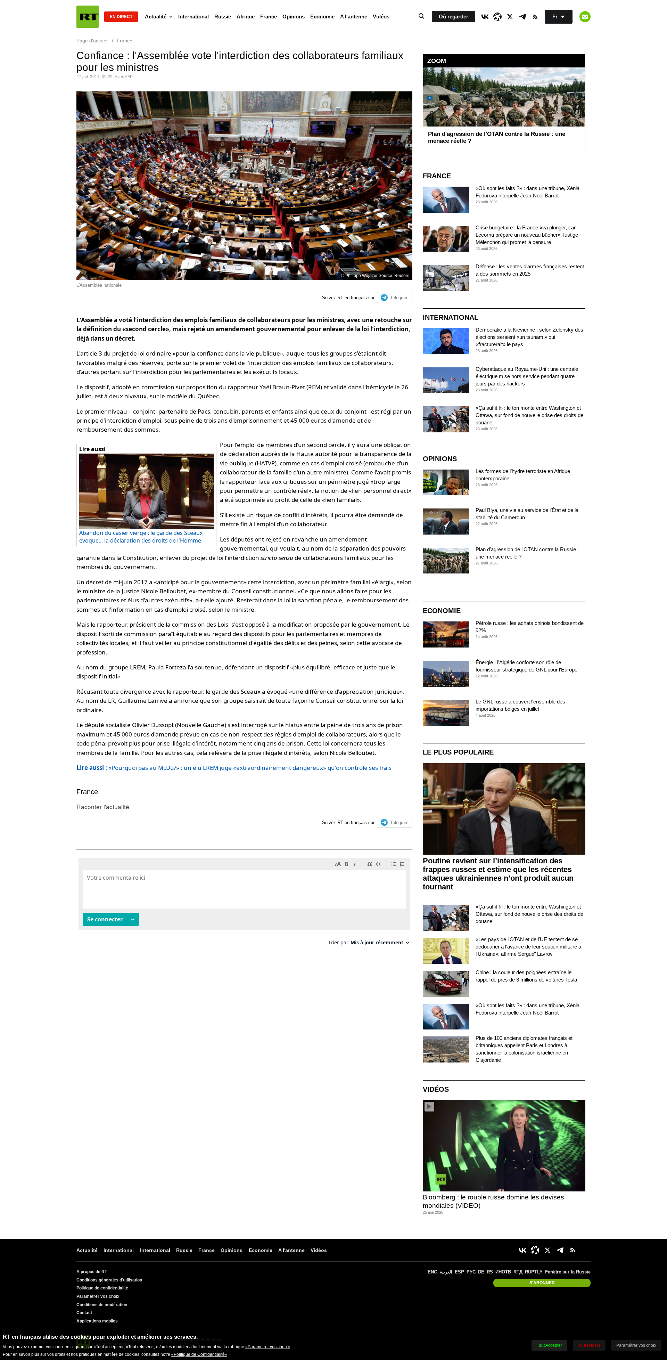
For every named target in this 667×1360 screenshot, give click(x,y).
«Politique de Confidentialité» (199, 1354)
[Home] (87, 17)
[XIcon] (510, 16)
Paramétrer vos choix (98, 1296)
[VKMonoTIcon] (485, 16)
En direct (121, 16)
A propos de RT (91, 1271)
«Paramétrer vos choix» (267, 1346)
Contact (84, 1312)
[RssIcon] (535, 16)
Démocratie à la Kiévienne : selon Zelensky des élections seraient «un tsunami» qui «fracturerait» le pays (529, 337)
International (193, 16)
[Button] (585, 16)
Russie (222, 16)
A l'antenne (353, 16)
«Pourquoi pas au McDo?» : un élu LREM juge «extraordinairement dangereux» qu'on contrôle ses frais (234, 768)
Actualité (155, 16)
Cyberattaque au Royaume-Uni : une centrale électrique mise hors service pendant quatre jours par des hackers (527, 376)
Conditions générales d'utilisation (109, 1280)
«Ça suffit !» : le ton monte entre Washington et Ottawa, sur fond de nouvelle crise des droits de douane (529, 415)
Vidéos (381, 16)
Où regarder (453, 16)
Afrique (246, 16)
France (268, 16)
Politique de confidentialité (102, 1288)
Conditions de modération (101, 1304)
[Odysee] (497, 16)
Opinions (293, 16)
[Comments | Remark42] (244, 904)
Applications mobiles (97, 1321)
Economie (322, 16)
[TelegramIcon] (522, 16)
